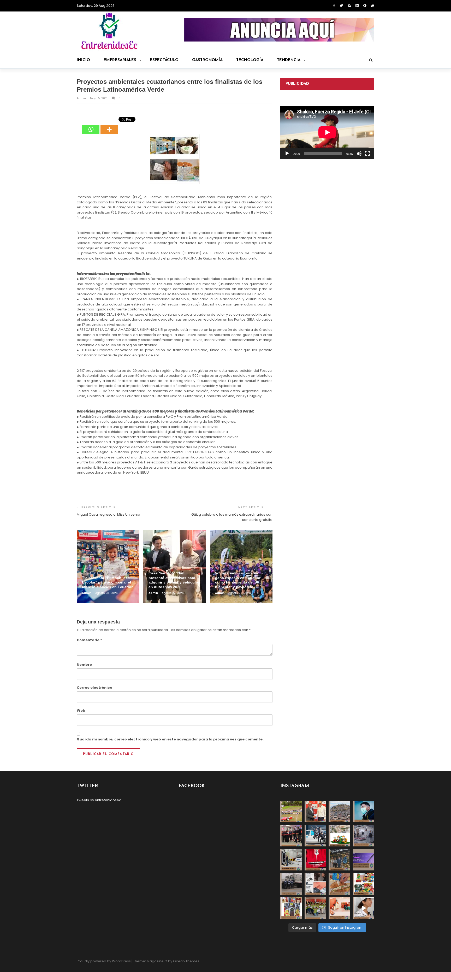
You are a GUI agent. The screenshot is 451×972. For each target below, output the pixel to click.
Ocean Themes (186, 961)
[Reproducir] (287, 153)
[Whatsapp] (90, 125)
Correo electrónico (94, 687)
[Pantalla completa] (367, 153)
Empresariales (120, 60)
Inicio (83, 60)
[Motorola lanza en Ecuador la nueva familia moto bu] (315, 884)
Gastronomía (207, 60)
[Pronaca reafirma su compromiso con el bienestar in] (291, 811)
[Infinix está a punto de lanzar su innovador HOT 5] (364, 860)
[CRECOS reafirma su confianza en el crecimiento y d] (291, 835)
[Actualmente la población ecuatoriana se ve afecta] (364, 811)
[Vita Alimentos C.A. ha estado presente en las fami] (364, 835)
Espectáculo (164, 60)
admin (82, 98)
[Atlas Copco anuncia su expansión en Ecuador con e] (315, 835)
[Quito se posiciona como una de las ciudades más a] (339, 811)
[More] (109, 125)
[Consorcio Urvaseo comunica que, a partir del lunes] (291, 884)
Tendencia (288, 60)
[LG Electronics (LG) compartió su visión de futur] (291, 860)
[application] (327, 132)
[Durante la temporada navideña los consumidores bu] (339, 908)
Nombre (84, 664)
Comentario (89, 640)
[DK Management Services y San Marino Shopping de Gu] (339, 835)
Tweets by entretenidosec (99, 800)
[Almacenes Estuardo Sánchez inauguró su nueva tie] (339, 860)
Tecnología (249, 60)
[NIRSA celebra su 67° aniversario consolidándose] (364, 908)
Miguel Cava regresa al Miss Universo (108, 514)
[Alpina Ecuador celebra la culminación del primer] (315, 908)
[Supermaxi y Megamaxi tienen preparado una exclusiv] (364, 884)
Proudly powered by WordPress (104, 961)
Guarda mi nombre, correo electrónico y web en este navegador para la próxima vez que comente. (170, 739)
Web (81, 710)
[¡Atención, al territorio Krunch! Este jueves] (315, 860)
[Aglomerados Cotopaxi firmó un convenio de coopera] (315, 811)
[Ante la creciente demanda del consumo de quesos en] (339, 884)
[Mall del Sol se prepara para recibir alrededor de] (291, 908)
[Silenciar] (359, 153)
